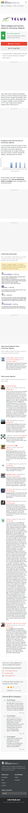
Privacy (3, 782)
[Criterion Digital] (14, 800)
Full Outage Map (15, 48)
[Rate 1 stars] (8, 687)
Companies (8, 5)
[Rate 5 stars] (19, 687)
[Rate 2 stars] (11, 687)
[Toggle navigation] (26, 2)
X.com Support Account (11, 671)
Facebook (17, 780)
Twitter (16, 777)
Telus (15, 5)
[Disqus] (14, 290)
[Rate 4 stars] (16, 687)
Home (2, 5)
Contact (4, 785)
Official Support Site (10, 675)
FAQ (3, 780)
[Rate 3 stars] (14, 687)
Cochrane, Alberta (11, 361)
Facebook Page (9, 673)
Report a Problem (15, 43)
